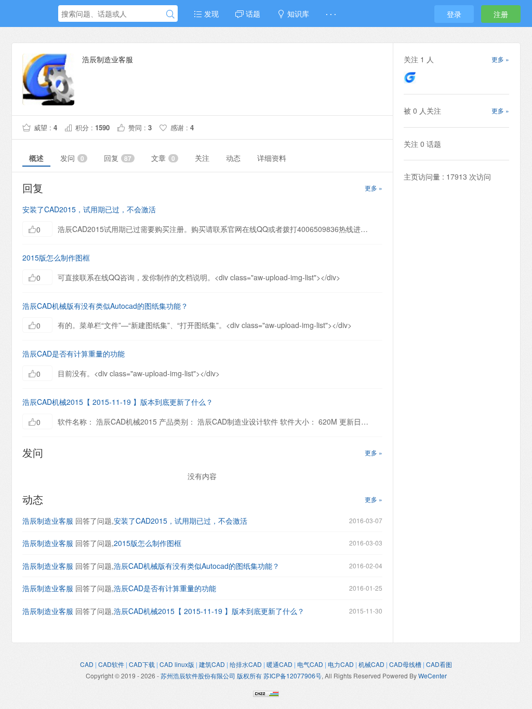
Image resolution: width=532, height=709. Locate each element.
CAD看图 (439, 664)
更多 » (373, 187)
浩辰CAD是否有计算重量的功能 (73, 353)
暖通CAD (279, 664)
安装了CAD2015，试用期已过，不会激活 (89, 209)
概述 (36, 158)
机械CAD (371, 664)
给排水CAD (246, 664)
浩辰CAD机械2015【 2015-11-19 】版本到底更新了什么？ (117, 402)
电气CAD (310, 664)
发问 (72, 158)
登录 (454, 14)
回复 (117, 158)
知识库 (297, 13)
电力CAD (341, 664)
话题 (252, 13)
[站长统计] (266, 693)
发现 (210, 13)
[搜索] (170, 14)
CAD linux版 (176, 664)
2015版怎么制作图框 (56, 257)
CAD (87, 664)
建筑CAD (212, 664)
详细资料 (271, 158)
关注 (202, 158)
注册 (501, 14)
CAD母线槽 (405, 664)
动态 (233, 158)
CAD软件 (111, 664)
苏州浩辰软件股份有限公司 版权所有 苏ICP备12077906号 (241, 675)
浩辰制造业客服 (47, 520)
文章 (163, 158)
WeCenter (432, 675)
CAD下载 (142, 664)
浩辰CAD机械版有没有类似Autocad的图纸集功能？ (105, 306)
